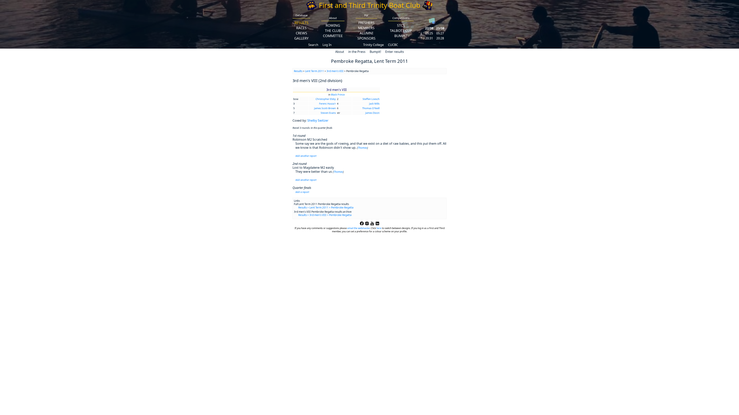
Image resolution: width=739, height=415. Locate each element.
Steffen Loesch (371, 99)
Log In (327, 45)
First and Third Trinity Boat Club (369, 5)
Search (313, 45)
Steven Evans (328, 113)
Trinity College (373, 45)
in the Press (356, 52)
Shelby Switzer (318, 120)
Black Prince (338, 94)
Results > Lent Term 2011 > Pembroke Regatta (325, 207)
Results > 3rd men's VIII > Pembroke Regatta (324, 215)
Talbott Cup (401, 30)
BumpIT (400, 35)
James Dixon (372, 113)
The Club (333, 30)
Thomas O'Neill (371, 108)
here (378, 228)
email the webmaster (358, 228)
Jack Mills (374, 103)
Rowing (333, 25)
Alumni (366, 33)
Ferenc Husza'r (327, 103)
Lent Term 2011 (314, 71)
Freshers (366, 22)
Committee (333, 35)
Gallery (301, 38)
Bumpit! (375, 52)
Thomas (362, 147)
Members (366, 28)
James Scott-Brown (325, 108)
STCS (401, 25)
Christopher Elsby (326, 99)
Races (301, 28)
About (339, 52)
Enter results (394, 52)
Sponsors (366, 38)
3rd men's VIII (335, 71)
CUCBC (393, 45)
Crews (301, 33)
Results (301, 22)
